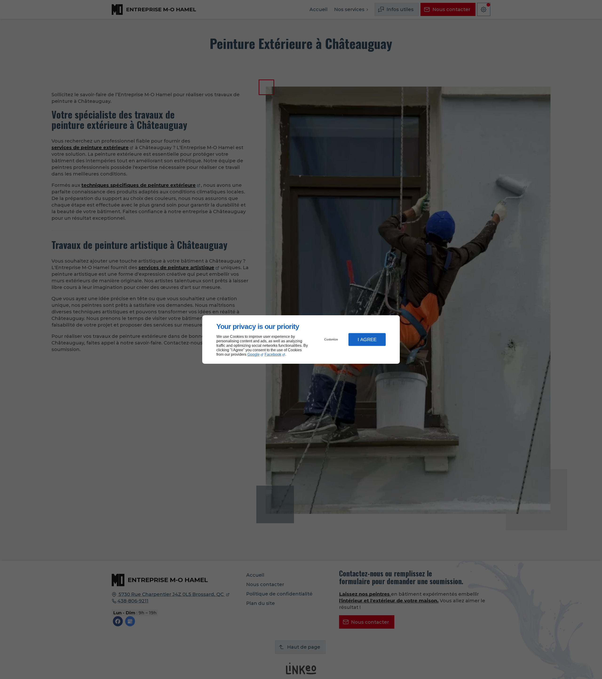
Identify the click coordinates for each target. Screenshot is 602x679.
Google (253, 354)
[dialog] (301, 339)
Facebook (273, 354)
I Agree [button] (367, 339)
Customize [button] (331, 339)
